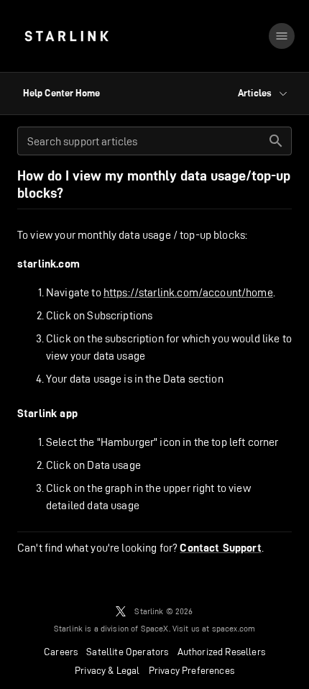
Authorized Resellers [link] (221, 651)
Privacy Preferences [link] (191, 670)
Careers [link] (61, 651)
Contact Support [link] (220, 548)
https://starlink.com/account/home (188, 292)
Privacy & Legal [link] (107, 670)
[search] (276, 141)
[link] (66, 36)
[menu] (282, 36)
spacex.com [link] (234, 628)
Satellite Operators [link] (127, 651)
